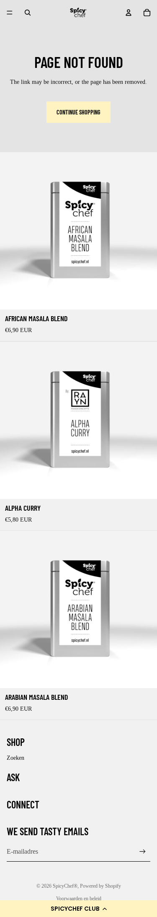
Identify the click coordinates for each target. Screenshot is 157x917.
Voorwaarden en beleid (78, 898)
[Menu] (9, 12)
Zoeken (15, 758)
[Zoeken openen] (27, 12)
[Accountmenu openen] (128, 12)
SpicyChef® (65, 886)
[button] (78, 908)
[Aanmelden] (142, 852)
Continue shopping (78, 112)
